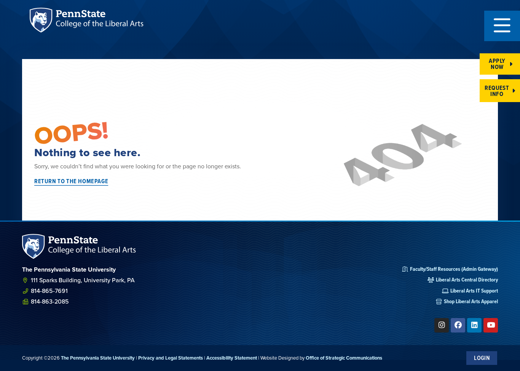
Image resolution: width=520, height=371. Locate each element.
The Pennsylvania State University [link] (98, 357)
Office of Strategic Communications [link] (344, 357)
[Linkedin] (474, 325)
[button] (502, 26)
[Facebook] (458, 325)
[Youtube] (490, 325)
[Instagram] (441, 325)
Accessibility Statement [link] (231, 357)
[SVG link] (79, 246)
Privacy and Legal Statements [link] (170, 357)
